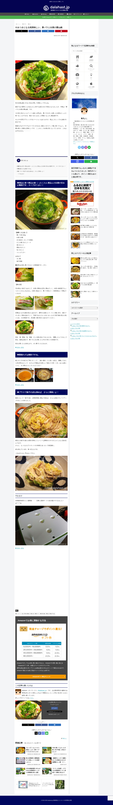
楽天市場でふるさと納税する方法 (83, 181)
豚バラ (37, 613)
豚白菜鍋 (43, 613)
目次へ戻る (20, 347)
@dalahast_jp (42, 690)
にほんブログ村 (75, 328)
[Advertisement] (41, 48)
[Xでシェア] (21, 31)
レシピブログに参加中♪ (75, 323)
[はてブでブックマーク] (48, 31)
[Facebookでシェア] (35, 31)
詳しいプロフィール (78, 141)
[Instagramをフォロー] (43, 733)
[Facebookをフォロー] (39, 733)
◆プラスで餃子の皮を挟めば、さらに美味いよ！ (31, 171)
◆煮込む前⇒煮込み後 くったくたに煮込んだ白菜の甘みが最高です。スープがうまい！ (41, 166)
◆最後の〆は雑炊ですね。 (24, 168)
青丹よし (84, 118)
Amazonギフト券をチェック (41, 676)
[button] (95, 51)
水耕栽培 (28, 613)
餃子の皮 (53, 613)
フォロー (55, 708)
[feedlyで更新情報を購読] (46, 733)
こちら (31, 698)
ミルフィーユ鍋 (20, 613)
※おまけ (21, 173)
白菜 (33, 613)
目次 (22, 160)
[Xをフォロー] (36, 733)
